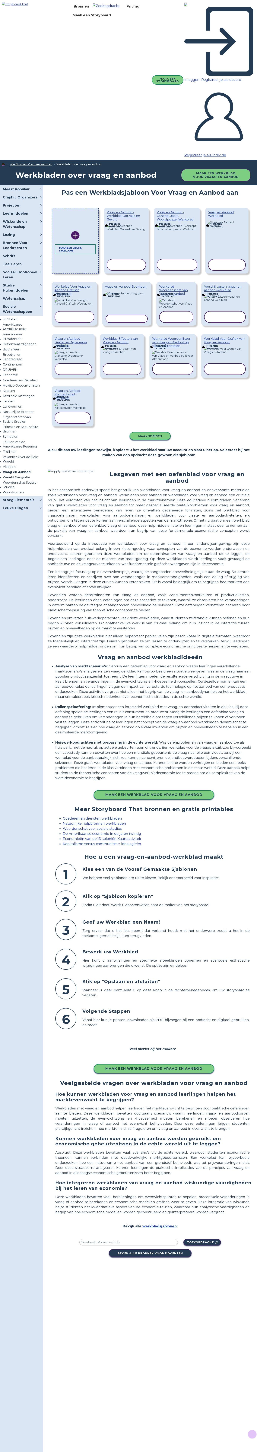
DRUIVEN (10, 370)
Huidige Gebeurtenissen (21, 385)
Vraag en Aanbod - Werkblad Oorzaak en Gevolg (123, 215)
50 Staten (10, 319)
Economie (10, 375)
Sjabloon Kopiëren (126, 222)
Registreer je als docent (220, 80)
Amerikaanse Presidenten (12, 337)
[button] (107, 6)
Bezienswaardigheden (19, 344)
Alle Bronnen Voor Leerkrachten (31, 164)
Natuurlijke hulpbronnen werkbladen (94, 823)
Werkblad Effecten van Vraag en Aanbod (120, 340)
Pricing (132, 6)
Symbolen (10, 436)
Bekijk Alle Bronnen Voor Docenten (150, 1253)
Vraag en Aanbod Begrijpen (125, 286)
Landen (8, 401)
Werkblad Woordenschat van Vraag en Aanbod (173, 290)
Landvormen (12, 406)
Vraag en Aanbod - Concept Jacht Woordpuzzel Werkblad (175, 215)
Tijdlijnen (10, 452)
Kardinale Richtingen (18, 396)
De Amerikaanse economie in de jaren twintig (102, 834)
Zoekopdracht (200, 1242)
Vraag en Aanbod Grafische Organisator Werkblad (71, 342)
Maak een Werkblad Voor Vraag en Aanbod (216, 175)
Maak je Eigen (150, 436)
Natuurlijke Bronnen (18, 412)
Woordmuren (13, 492)
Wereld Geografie (16, 477)
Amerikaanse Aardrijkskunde (14, 327)
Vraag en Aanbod (17, 472)
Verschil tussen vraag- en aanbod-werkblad (223, 288)
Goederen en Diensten (20, 380)
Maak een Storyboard (92, 15)
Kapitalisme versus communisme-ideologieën (102, 844)
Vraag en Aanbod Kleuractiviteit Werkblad (67, 394)
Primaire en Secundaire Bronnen (20, 429)
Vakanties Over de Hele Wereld (20, 459)
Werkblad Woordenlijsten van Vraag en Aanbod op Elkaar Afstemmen (171, 342)
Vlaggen (9, 467)
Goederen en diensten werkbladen (92, 818)
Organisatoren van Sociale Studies (17, 419)
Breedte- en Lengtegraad (12, 357)
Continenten (12, 364)
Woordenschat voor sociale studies (92, 829)
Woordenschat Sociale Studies (19, 485)
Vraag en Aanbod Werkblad (221, 214)
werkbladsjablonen (159, 1226)
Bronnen (81, 6)
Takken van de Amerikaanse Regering (20, 444)
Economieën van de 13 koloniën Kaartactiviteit (102, 839)
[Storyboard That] (15, 4)
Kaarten (9, 391)
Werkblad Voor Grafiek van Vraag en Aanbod (224, 340)
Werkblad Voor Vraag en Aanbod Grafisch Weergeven (73, 290)
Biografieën (11, 349)
